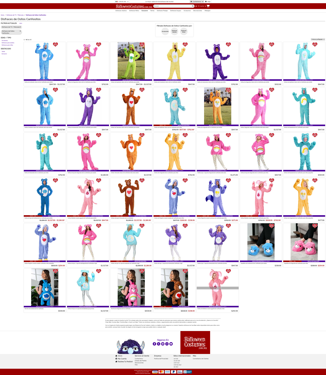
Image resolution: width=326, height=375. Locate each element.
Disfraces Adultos (121, 10)
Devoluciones (139, 363)
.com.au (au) (177, 365)
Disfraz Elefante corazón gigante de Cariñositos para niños (255, 218)
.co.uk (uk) (177, 361)
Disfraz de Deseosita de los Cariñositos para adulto (296, 127)
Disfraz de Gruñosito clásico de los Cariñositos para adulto (39, 82)
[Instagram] (167, 344)
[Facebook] (154, 344)
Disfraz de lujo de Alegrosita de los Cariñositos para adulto (82, 172)
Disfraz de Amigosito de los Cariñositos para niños (166, 172)
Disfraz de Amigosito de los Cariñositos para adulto (210, 127)
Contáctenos (197, 1)
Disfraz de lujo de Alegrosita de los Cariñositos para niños (254, 172)
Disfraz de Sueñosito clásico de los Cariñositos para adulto (298, 82)
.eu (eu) (176, 367)
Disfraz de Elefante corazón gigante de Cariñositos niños (211, 308)
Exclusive (145, 10)
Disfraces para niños (7, 45)
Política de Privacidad (161, 358)
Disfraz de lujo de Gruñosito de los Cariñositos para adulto (38, 218)
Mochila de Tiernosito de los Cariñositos (163, 308)
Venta (3, 51)
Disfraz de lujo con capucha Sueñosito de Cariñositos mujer (125, 263)
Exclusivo (4, 54)
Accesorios (187, 10)
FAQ (136, 365)
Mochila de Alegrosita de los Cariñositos (120, 308)
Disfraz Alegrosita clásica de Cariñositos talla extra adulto (255, 127)
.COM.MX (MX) (122, 1)
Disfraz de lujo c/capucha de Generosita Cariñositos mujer (168, 263)
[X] (158, 344)
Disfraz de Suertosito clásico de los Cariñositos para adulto (125, 82)
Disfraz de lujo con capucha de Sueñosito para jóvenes (81, 308)
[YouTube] (171, 344)
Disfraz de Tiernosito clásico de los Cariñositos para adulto (125, 127)
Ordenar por (317, 39)
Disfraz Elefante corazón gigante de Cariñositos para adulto (82, 218)
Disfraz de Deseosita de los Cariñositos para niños (36, 172)
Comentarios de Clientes (201, 358)
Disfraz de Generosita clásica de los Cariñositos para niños (212, 82)
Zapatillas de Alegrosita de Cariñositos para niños (296, 263)
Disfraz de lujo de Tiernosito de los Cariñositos (122, 218)
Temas (152, 10)
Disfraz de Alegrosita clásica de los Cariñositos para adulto (255, 82)
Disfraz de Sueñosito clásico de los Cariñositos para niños (168, 127)
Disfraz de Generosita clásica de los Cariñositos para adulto (82, 127)
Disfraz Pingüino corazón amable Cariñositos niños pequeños (39, 263)
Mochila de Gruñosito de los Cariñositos (34, 308)
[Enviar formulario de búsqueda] (193, 6)
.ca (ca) (176, 358)
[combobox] (172, 6)
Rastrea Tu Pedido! (125, 362)
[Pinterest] (162, 344)
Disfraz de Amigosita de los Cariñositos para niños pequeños (298, 218)
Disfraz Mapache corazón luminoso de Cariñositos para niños (212, 218)
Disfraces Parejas (162, 10)
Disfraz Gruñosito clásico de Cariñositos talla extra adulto (38, 127)
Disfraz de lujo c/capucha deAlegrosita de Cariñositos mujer (82, 263)
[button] (200, 6)
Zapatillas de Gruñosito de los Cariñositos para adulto (254, 263)
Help (208, 1)
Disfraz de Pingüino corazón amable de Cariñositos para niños (169, 218)
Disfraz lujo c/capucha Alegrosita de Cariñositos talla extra (212, 172)
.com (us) (176, 363)
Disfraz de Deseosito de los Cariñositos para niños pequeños (298, 172)
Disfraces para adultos (8, 43)
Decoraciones (197, 10)
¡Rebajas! (207, 10)
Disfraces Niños (134, 10)
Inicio (120, 356)
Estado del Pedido (141, 361)
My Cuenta (122, 359)
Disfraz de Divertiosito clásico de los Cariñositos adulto (167, 82)
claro (20, 23)
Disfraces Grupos (175, 10)
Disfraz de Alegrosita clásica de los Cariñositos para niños (82, 82)
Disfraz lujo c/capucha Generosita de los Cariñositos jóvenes (212, 263)
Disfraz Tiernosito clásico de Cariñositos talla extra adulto (125, 172)
